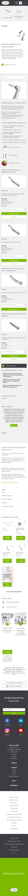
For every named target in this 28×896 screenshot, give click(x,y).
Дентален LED (14, 811)
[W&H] (5, 3)
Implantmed (14, 822)
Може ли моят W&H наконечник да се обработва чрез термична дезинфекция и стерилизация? (13, 375)
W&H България (14, 752)
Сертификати (14, 758)
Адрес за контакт (7, 584)
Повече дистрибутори (7, 652)
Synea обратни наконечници (14, 817)
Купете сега (14, 217)
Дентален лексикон (14, 776)
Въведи (14, 713)
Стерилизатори (14, 808)
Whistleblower (14, 847)
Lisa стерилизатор (14, 828)
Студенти (14, 767)
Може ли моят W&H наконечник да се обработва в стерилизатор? (12, 386)
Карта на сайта (14, 838)
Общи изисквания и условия (14, 841)
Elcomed (14, 825)
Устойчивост (14, 754)
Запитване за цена (14, 213)
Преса (14, 781)
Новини (14, 772)
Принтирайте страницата (15, 686)
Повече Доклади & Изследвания (9, 482)
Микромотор (14, 803)
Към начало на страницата (15, 682)
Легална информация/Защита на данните (14, 844)
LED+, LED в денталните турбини (14, 820)
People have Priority (14, 747)
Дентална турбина (14, 797)
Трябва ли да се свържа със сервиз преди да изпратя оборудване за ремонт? (12, 381)
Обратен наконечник (14, 800)
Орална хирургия (14, 805)
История (14, 756)
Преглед (14, 770)
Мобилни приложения (14, 850)
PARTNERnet (14, 785)
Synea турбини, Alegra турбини (14, 814)
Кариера (14, 763)
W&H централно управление (14, 749)
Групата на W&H (14, 745)
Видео (13, 774)
